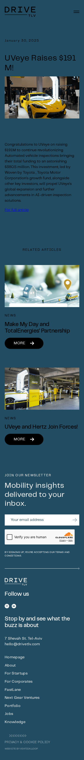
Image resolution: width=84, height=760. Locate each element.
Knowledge (15, 722)
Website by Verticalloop (21, 749)
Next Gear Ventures (22, 697)
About (10, 665)
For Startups (16, 673)
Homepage (15, 657)
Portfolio (13, 706)
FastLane (13, 690)
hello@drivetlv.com (22, 644)
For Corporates (18, 681)
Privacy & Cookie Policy (27, 742)
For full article (17, 210)
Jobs (9, 714)
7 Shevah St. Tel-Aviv (23, 638)
